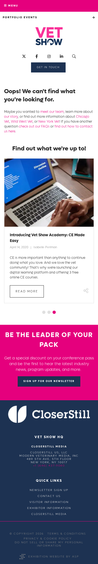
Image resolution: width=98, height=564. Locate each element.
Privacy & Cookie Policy (48, 538)
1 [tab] (43, 312)
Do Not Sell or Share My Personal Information (49, 544)
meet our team (52, 112)
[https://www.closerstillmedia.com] (49, 422)
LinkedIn (62, 56)
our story (11, 116)
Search (74, 56)
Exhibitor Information (49, 508)
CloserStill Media (49, 514)
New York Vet (48, 121)
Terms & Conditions (66, 533)
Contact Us (49, 496)
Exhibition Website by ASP (53, 556)
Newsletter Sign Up (49, 490)
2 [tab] (49, 312)
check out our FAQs (34, 126)
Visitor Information (49, 502)
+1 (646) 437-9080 (49, 465)
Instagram (49, 56)
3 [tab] (54, 312)
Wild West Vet (22, 121)
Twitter (24, 56)
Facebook (36, 56)
